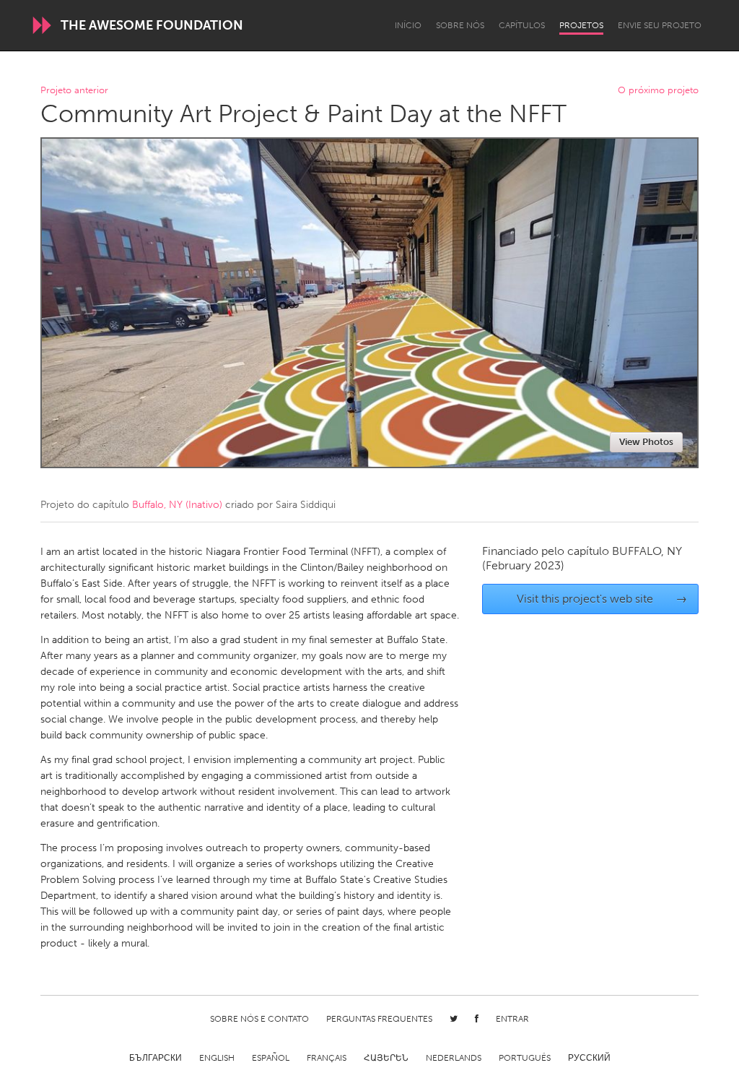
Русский (589, 1058)
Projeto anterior (74, 90)
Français (326, 1058)
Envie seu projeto (659, 25)
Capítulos (522, 25)
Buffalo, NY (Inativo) (177, 505)
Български (155, 1058)
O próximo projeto (658, 90)
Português (525, 1058)
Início (408, 25)
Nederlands (453, 1058)
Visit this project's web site (602, 599)
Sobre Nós (460, 25)
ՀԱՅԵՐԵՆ (386, 1058)
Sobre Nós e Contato (259, 1019)
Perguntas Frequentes (379, 1019)
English (217, 1058)
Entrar (512, 1019)
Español (270, 1058)
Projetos (581, 25)
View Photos (646, 441)
